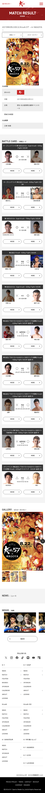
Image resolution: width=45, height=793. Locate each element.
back (22, 639)
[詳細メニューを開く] (41, 4)
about (4, 694)
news (4, 670)
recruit (36, 782)
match (4, 674)
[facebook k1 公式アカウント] (17, 657)
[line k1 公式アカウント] (28, 657)
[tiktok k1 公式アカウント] (22, 657)
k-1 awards (29, 747)
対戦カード (12, 35)
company (18, 785)
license (5, 698)
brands (5, 682)
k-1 (30, 739)
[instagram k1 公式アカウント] (11, 657)
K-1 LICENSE (29, 763)
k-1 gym (27, 755)
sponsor (5, 686)
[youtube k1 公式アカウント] (33, 657)
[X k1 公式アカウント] (6, 657)
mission (27, 785)
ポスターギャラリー (33, 35)
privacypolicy (11, 782)
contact (28, 782)
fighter (5, 678)
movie (12, 171)
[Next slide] (42, 541)
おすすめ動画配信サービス (35, 775)
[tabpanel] (20, 622)
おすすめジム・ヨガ (21, 775)
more (33, 171)
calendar (6, 690)
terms (20, 782)
